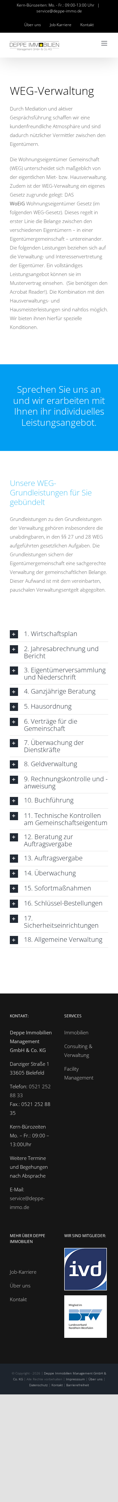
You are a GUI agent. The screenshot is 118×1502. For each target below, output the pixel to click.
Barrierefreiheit (77, 1385)
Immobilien (76, 1032)
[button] (59, 634)
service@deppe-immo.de (59, 11)
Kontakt (18, 1299)
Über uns (20, 1285)
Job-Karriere (23, 1272)
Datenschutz (38, 1385)
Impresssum (75, 1379)
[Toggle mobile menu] (104, 43)
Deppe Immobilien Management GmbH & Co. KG (31, 1041)
